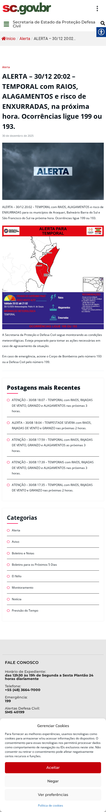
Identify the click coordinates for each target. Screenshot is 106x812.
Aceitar (53, 767)
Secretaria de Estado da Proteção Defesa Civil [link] (54, 24)
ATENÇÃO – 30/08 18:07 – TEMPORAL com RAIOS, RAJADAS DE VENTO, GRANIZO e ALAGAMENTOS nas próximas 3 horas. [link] (52, 405)
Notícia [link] (16, 599)
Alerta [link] (24, 38)
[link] (26, 8)
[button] (77, 8)
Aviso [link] (15, 542)
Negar (53, 781)
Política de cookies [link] (50, 805)
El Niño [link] (16, 576)
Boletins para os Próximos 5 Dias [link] (34, 564)
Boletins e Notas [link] (23, 553)
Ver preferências (53, 794)
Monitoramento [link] (22, 587)
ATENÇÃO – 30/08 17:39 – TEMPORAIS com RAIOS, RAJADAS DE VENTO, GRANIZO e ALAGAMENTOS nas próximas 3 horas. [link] (53, 467)
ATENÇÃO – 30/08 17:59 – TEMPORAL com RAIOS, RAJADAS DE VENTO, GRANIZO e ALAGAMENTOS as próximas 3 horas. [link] (52, 445)
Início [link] (11, 38)
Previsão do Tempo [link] (25, 610)
